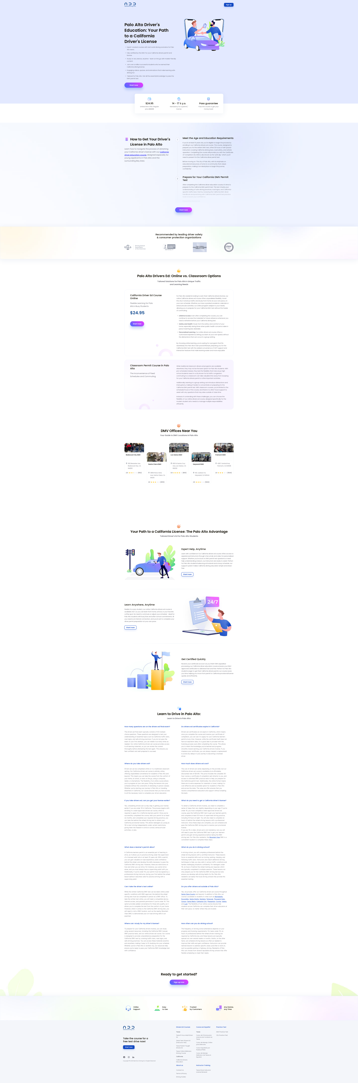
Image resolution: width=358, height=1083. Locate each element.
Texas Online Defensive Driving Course (183, 1052)
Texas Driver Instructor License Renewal (203, 1071)
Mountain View (214, 837)
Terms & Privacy (181, 1073)
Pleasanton (211, 901)
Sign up (229, 5)
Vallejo (224, 901)
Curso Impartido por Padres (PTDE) (203, 1049)
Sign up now (179, 982)
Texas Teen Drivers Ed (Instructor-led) (183, 1041)
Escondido (185, 899)
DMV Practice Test (222, 1032)
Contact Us (180, 1070)
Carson (183, 901)
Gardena (203, 899)
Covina (218, 901)
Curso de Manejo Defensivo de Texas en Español (203, 1055)
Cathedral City (201, 901)
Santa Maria (191, 901)
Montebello (219, 897)
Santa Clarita (194, 899)
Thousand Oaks (219, 899)
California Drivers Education (181, 1061)
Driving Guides (181, 1077)
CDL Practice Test (222, 1035)
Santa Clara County (188, 894)
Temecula (209, 899)
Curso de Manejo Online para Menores (204, 1043)
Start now (134, 85)
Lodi (185, 904)
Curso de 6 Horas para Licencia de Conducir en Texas (204, 1037)
